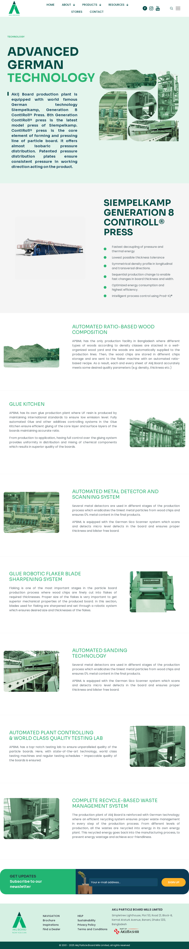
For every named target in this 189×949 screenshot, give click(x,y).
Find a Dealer (51, 929)
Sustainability (86, 920)
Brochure (49, 920)
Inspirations (51, 925)
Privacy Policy (87, 925)
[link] (126, 931)
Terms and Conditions (92, 929)
